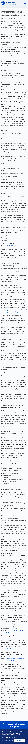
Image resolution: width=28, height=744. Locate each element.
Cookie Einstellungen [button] (7, 740)
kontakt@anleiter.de (10, 245)
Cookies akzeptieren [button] (19, 740)
